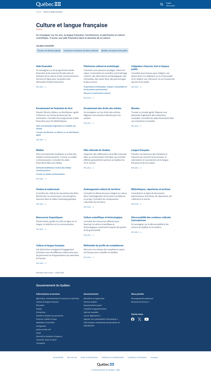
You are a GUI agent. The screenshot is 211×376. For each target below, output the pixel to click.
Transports (40, 343)
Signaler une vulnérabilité (100, 319)
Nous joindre (170, 6)
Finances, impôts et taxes (46, 319)
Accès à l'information (89, 357)
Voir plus (40, 87)
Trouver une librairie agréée (48, 50)
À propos (154, 357)
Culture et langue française (47, 302)
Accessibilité (58, 357)
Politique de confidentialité (113, 357)
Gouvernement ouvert (93, 305)
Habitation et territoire (45, 322)
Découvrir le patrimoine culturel (97, 93)
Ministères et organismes (94, 298)
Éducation (40, 305)
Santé (38, 333)
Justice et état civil (43, 329)
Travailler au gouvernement (95, 309)
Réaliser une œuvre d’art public (114, 50)
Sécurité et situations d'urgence (49, 336)
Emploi (39, 309)
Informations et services (48, 294)
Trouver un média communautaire (50, 174)
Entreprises (41, 312)
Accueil (38, 12)
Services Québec (90, 302)
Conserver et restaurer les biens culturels (81, 50)
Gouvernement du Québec (53, 285)
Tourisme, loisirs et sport (46, 340)
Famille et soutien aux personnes (49, 315)
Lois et (91, 315)
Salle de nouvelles (91, 312)
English (168, 3)
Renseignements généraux (142, 298)
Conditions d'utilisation (137, 357)
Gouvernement (91, 294)
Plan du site (72, 357)
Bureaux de (139, 302)
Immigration (41, 326)
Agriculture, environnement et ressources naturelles (57, 298)
